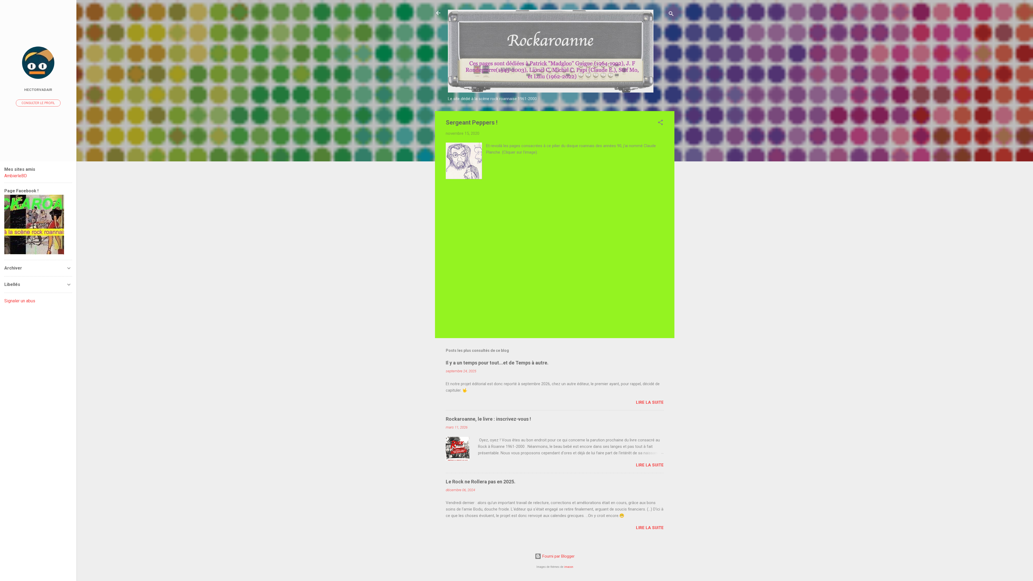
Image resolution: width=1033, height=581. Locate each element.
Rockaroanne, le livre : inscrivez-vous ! (488, 419)
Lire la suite (650, 402)
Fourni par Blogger (558, 556)
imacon (568, 567)
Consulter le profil (38, 103)
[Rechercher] (671, 14)
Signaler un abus (19, 300)
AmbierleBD (15, 175)
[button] (660, 123)
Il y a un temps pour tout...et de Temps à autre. (497, 363)
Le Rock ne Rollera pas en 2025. (480, 481)
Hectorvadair (38, 89)
